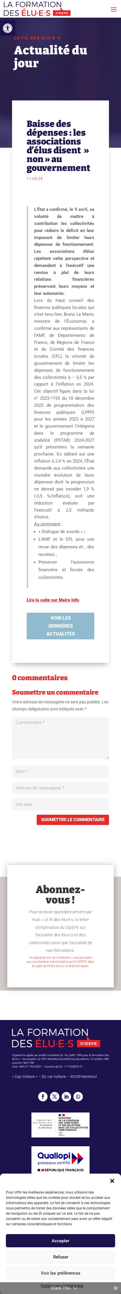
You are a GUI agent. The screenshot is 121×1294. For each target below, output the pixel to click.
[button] (7, 28)
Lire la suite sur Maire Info (53, 600)
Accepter (60, 1240)
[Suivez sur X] (54, 1096)
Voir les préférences (60, 1273)
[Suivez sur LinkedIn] (66, 1096)
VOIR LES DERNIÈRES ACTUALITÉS (60, 626)
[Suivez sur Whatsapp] (78, 1096)
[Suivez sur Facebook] (43, 1096)
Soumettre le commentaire (73, 819)
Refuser (60, 1257)
